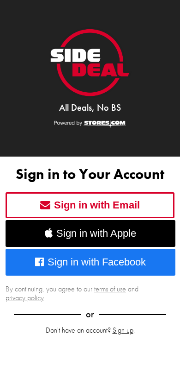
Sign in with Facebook (97, 262)
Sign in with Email (97, 205)
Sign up (123, 330)
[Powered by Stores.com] (90, 124)
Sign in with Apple (96, 233)
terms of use (110, 289)
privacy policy (25, 298)
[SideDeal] (90, 62)
